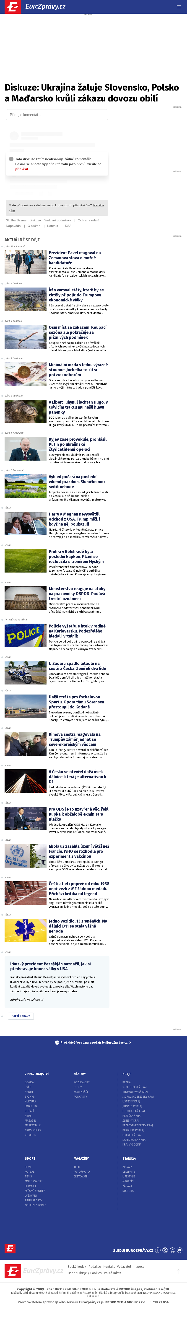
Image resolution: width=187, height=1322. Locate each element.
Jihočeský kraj (132, 1106)
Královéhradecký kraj (137, 1125)
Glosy (78, 1087)
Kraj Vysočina (131, 1144)
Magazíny (81, 1159)
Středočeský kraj (134, 1087)
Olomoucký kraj (133, 1111)
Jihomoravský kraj (135, 1092)
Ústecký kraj (131, 1101)
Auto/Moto (82, 1171)
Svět (28, 1087)
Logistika (31, 1106)
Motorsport (34, 1181)
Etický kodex (77, 1267)
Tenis (28, 1176)
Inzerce (139, 1267)
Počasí (29, 1111)
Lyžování (31, 1195)
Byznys (30, 1096)
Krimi (28, 1115)
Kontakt (109, 1267)
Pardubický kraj (133, 1130)
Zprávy (127, 1167)
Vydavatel (124, 1267)
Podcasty (80, 1096)
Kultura (30, 1101)
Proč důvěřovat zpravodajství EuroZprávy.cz (94, 1043)
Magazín (30, 1120)
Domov (29, 1082)
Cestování (81, 1176)
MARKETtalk (33, 1125)
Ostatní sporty (35, 1205)
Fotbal (29, 1171)
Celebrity (128, 1171)
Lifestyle (128, 1176)
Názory (80, 1074)
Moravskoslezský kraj (138, 1096)
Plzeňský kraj (131, 1115)
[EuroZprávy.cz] (39, 7)
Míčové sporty (35, 1190)
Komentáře (81, 1092)
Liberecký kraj (132, 1135)
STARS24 (129, 1159)
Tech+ (78, 1167)
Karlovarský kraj (134, 1139)
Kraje (126, 1074)
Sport (29, 1092)
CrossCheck (33, 1130)
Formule (30, 1186)
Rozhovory (82, 1082)
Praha (126, 1082)
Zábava (127, 1186)
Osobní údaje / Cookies (85, 1273)
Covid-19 (30, 1135)
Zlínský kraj (130, 1120)
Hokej (29, 1167)
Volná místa (112, 1273)
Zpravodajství (37, 1074)
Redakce (94, 1267)
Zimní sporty (33, 1200)
